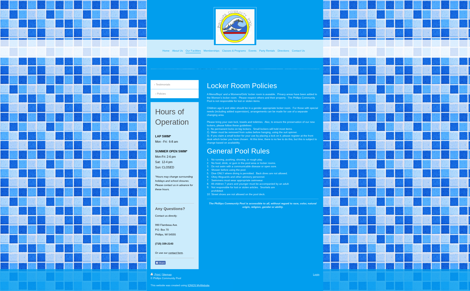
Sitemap (167, 274)
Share (161, 263)
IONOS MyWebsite (198, 285)
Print (157, 274)
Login (316, 274)
